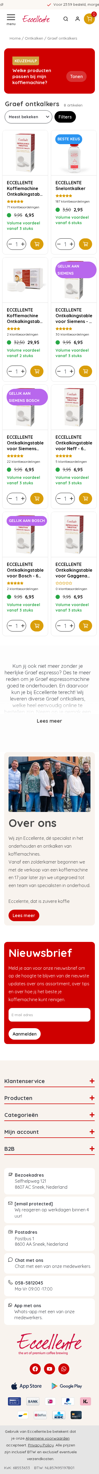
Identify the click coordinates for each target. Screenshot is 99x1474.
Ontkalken (34, 38)
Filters (65, 117)
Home (15, 38)
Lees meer (24, 915)
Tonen (76, 76)
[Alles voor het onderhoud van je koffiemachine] (49, 1344)
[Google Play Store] (67, 1386)
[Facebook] (35, 1368)
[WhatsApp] (63, 1368)
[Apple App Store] (26, 1386)
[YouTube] (49, 1368)
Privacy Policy (41, 1445)
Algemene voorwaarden (48, 1438)
